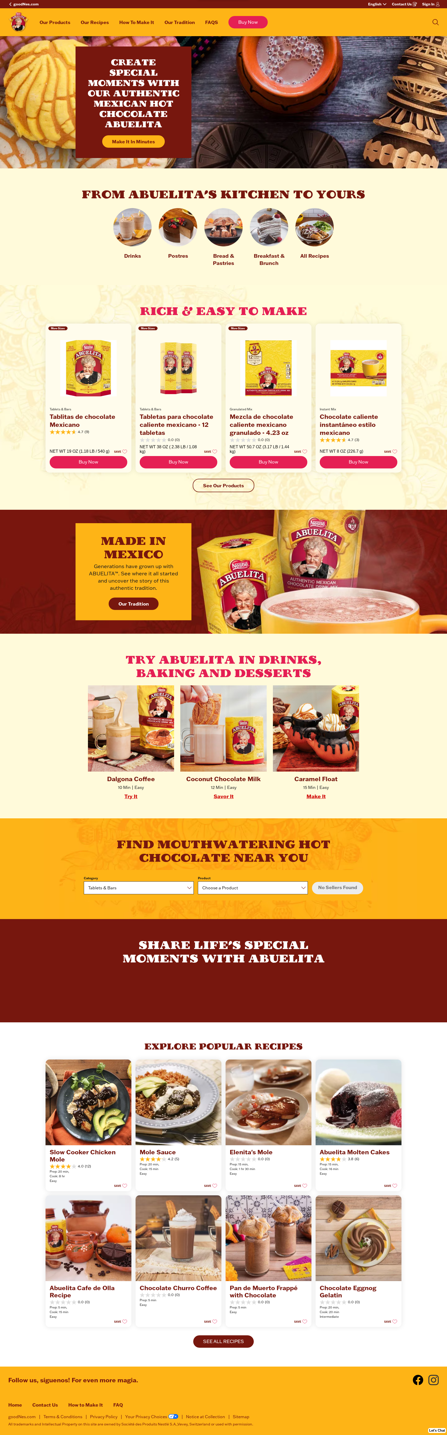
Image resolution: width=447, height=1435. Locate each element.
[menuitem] (55, 22)
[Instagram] (433, 1380)
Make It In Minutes (133, 141)
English (375, 4)
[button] (119, 451)
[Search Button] (436, 22)
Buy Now (248, 22)
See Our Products (223, 485)
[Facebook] (420, 1380)
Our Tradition (133, 604)
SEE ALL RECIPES (223, 1341)
